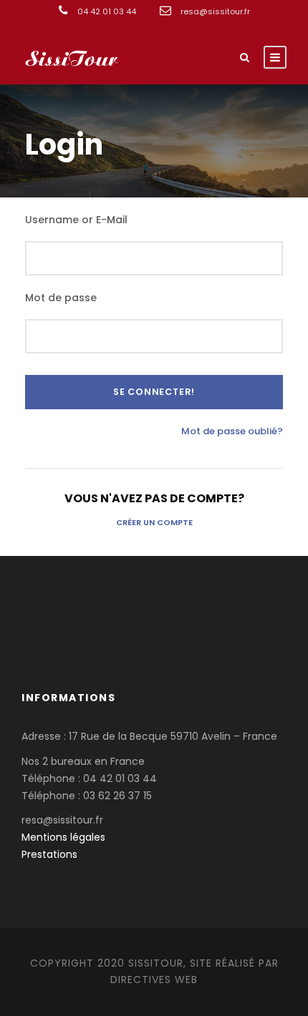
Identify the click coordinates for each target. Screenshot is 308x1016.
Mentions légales (63, 837)
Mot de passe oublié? (232, 431)
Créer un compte (154, 522)
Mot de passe (61, 297)
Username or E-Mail (76, 220)
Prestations (49, 854)
